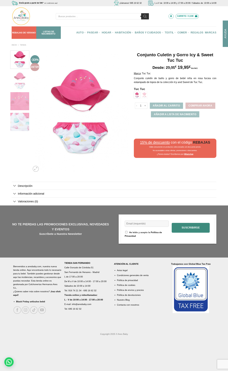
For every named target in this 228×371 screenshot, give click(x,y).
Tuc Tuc (139, 89)
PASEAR (92, 32)
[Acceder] (171, 16)
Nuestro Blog (123, 300)
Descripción (25, 185)
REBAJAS (17, 32)
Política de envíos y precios (130, 290)
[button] (9, 362)
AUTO (80, 32)
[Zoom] (36, 169)
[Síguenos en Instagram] (25, 310)
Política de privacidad (127, 280)
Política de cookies (126, 285)
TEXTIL (169, 32)
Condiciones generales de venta (133, 275)
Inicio (14, 45)
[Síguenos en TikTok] (34, 310)
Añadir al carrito (166, 105)
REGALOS (197, 32)
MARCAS (210, 32)
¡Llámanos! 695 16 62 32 (130, 3)
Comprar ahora (200, 105)
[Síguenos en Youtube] (42, 310)
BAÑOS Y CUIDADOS (148, 32)
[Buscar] (145, 16)
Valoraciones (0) (28, 201)
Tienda (23, 45)
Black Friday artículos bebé (30, 301)
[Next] (123, 111)
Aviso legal (122, 270)
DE (24, 32)
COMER (182, 32)
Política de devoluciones (129, 295)
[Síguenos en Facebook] (17, 310)
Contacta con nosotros (128, 305)
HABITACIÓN (123, 32)
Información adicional (31, 193)
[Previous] (37, 111)
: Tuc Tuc (146, 73)
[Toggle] (15, 186)
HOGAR (106, 32)
